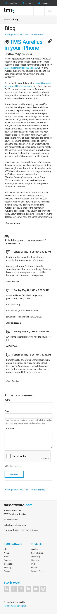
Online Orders (37, 553)
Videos (34, 567)
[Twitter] (14, 589)
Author (8, 400)
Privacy (7, 571)
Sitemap (7, 567)
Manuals (35, 560)
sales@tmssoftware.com (15, 525)
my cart (29, 3)
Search (39, 11)
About (7, 556)
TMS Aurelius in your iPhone (24, 45)
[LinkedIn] (28, 589)
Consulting (9, 564)
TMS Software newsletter (15, 606)
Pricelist (34, 549)
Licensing (35, 556)
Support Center (37, 571)
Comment (10, 428)
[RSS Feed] (6, 589)
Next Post (24, 34)
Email (7, 411)
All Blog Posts (11, 34)
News (6, 553)
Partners (7, 560)
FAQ (33, 564)
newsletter (13, 3)
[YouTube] (36, 589)
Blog (15, 19)
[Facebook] (21, 589)
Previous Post (38, 34)
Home (7, 19)
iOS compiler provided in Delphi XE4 (21, 68)
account (44, 3)
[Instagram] (43, 589)
